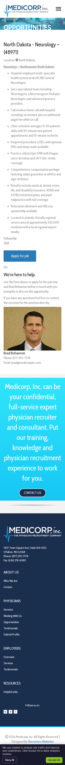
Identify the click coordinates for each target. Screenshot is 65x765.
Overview (9, 657)
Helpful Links (11, 692)
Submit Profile (12, 634)
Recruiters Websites (41, 742)
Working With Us (13, 616)
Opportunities (11, 622)
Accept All (54, 759)
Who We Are (11, 581)
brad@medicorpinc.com (26, 363)
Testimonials (11, 628)
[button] (32, 493)
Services (8, 609)
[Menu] (58, 9)
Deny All (9, 759)
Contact (8, 587)
